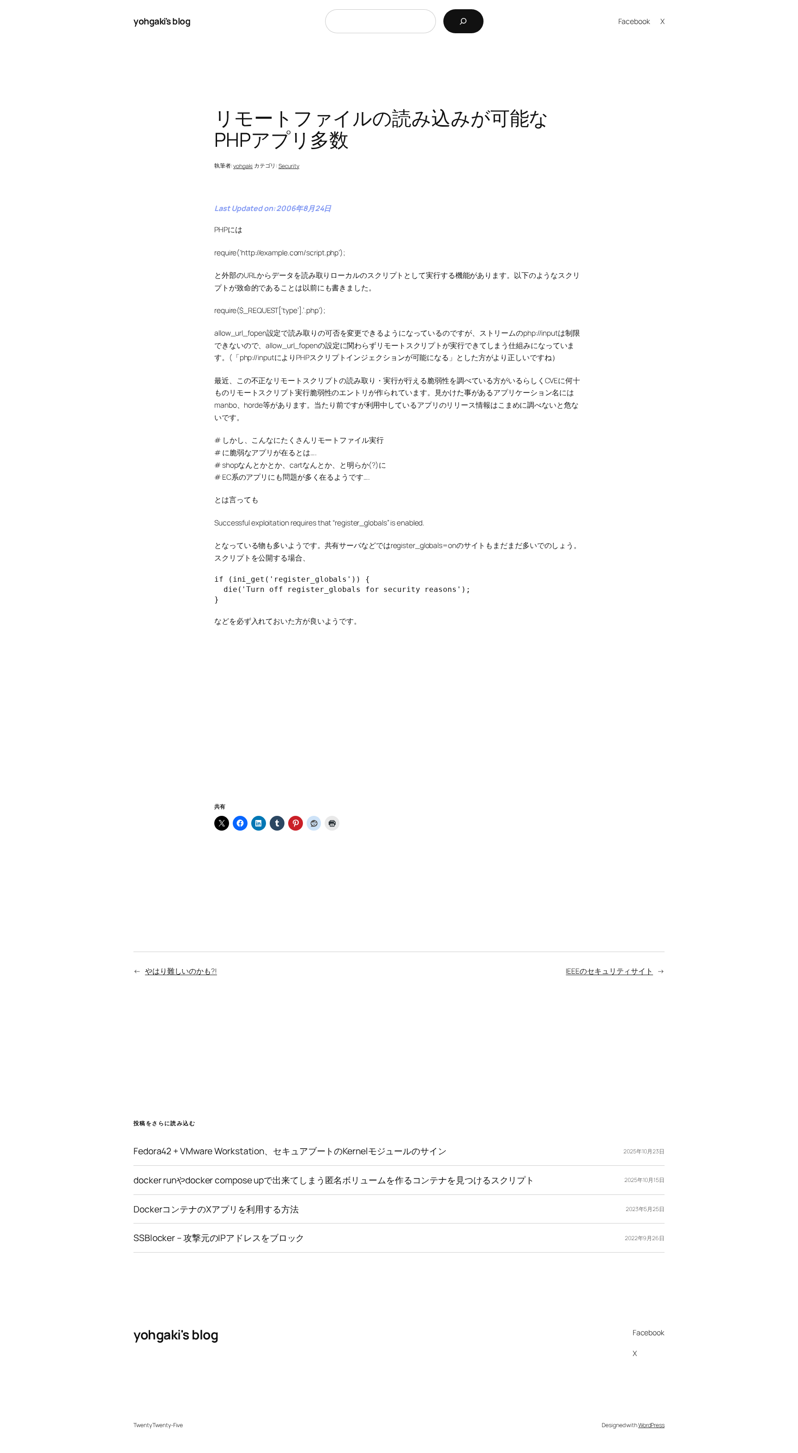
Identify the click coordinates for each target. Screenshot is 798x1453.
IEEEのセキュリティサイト (609, 971)
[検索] (463, 21)
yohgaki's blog (161, 21)
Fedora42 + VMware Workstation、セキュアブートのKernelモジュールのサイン (290, 1151)
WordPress (651, 1425)
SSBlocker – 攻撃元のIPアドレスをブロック (218, 1238)
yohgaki (243, 166)
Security (288, 166)
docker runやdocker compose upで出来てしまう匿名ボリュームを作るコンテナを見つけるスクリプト (333, 1180)
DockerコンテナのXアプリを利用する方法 (216, 1209)
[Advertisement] (399, 725)
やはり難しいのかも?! (181, 971)
